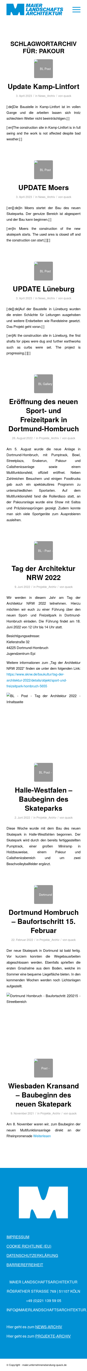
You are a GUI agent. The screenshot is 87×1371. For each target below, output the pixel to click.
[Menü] (74, 9)
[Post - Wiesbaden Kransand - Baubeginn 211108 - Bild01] (43, 1068)
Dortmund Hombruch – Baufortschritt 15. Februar (44, 921)
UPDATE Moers (43, 187)
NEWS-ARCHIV (48, 1326)
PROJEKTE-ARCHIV (53, 1336)
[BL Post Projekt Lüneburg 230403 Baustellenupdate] (43, 271)
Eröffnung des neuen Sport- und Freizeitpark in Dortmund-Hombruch (43, 414)
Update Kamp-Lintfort (43, 86)
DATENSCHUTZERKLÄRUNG (32, 1255)
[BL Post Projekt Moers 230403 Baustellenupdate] (43, 169)
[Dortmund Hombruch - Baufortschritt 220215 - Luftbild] (43, 894)
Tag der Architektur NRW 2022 (43, 572)
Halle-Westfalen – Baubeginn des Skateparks (43, 799)
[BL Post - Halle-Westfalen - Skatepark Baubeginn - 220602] (43, 772)
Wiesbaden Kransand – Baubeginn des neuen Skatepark (43, 1095)
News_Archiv (46, 96)
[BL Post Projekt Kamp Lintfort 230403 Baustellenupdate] (43, 68)
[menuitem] (74, 9)
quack (67, 96)
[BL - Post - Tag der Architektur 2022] (43, 550)
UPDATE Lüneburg (43, 288)
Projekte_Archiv (49, 438)
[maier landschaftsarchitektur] (36, 9)
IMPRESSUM (17, 1236)
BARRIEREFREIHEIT (24, 1264)
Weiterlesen (42, 1135)
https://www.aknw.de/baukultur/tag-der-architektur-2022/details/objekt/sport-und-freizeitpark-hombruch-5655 (36, 680)
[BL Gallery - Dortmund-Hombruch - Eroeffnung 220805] (43, 383)
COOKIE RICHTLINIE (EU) (28, 1246)
